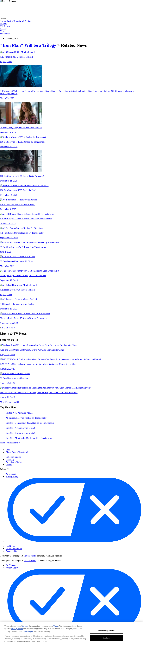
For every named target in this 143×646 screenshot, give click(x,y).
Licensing (10, 459)
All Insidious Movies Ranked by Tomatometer (26, 418)
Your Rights (28, 631)
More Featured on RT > (10, 402)
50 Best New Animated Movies (19, 413)
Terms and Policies (14, 548)
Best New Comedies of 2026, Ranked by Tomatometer (30, 423)
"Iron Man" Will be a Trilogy (28, 45)
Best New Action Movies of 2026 (20, 428)
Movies (3, 23)
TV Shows (5, 26)
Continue (106, 638)
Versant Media (30, 556)
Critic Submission (13, 457)
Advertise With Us (14, 462)
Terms (55, 626)
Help (8, 449)
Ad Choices (11, 474)
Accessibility (11, 551)
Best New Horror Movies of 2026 (20, 433)
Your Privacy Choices (17, 544)
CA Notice (10, 546)
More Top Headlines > (10, 442)
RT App (3, 28)
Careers (9, 464)
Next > (12, 327)
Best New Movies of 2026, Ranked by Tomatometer (29, 438)
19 (7, 327)
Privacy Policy (12, 476)
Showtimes (5, 33)
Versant (25, 626)
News (2, 31)
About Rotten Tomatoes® (17, 452)
